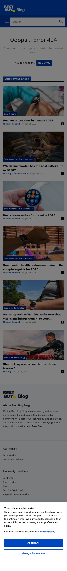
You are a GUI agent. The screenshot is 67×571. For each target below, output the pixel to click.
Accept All (33, 542)
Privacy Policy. (47, 531)
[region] (33, 536)
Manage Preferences (33, 553)
